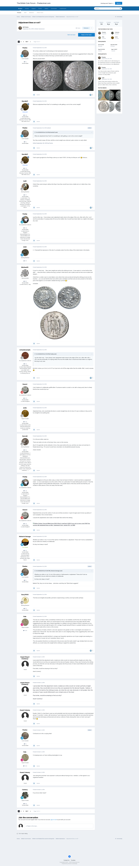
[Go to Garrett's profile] (25, 441)
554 (26, 450)
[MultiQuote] (34, 95)
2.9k (26, 115)
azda (25, 408)
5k (25, 61)
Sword (25, 384)
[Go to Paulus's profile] (20, 28)
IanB (24, 181)
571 (26, 195)
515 (26, 608)
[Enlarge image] (63, 75)
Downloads (54, 8)
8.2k (26, 803)
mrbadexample (24, 350)
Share (78, 28)
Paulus (27, 27)
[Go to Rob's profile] (25, 622)
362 (26, 281)
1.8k (26, 550)
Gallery (46, 8)
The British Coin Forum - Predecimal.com (34, 3)
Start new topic (71, 34)
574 (26, 260)
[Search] (120, 8)
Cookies (73, 860)
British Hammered (39, 29)
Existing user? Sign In (107, 3)
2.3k (26, 228)
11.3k (25, 421)
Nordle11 (25, 101)
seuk (25, 247)
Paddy (25, 214)
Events (40, 8)
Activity (27, 8)
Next (27, 41)
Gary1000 (25, 594)
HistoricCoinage (25, 536)
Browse (20, 8)
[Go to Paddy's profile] (25, 219)
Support (34, 8)
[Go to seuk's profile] (25, 252)
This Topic (113, 8)
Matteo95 (24, 267)
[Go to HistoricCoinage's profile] (25, 542)
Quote (38, 94)
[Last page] (30, 42)
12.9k (25, 630)
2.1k (26, 363)
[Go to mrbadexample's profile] (25, 355)
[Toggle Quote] (35, 132)
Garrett (25, 436)
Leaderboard (63, 8)
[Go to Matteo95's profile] (25, 273)
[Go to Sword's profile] (25, 390)
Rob (24, 616)
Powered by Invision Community (69, 863)
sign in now (54, 819)
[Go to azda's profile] (25, 413)
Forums (19, 12)
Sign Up (118, 3)
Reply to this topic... (32, 826)
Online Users (40, 12)
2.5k (26, 398)
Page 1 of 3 (36, 41)
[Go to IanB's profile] (25, 186)
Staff (25, 12)
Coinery (25, 789)
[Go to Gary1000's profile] (25, 600)
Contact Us (66, 860)
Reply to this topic (86, 34)
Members (31, 12)
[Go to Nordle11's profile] (25, 106)
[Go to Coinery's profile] (25, 795)
